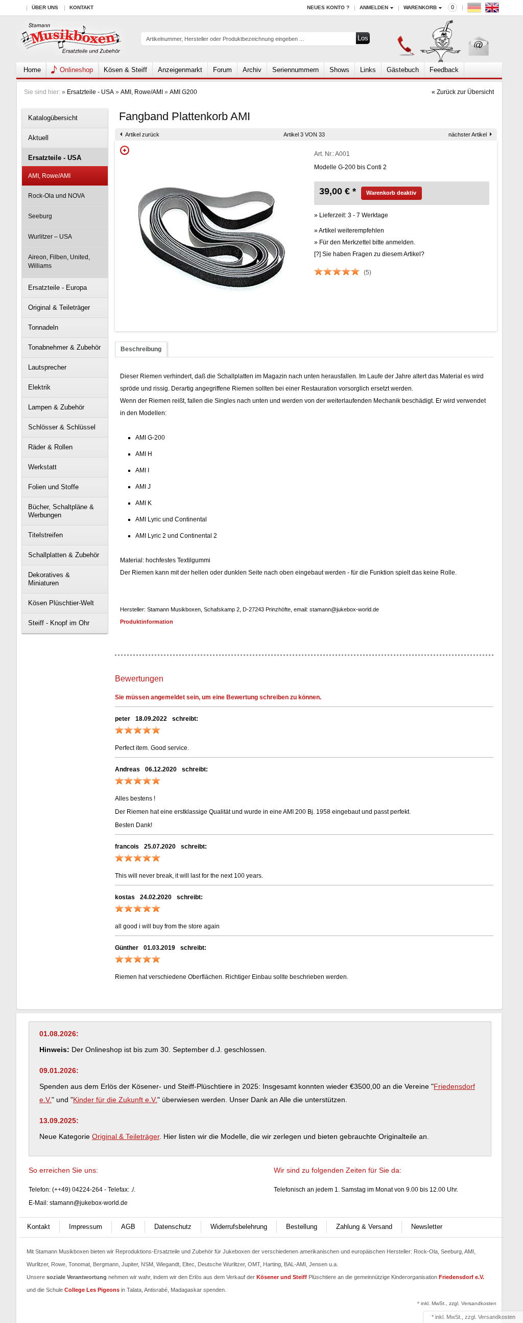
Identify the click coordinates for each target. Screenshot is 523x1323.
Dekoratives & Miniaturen (49, 579)
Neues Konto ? (328, 7)
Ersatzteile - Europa (57, 287)
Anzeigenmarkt (180, 70)
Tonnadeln (43, 327)
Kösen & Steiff (125, 70)
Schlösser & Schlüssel (62, 427)
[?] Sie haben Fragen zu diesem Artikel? (369, 254)
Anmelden (374, 7)
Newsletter (426, 1226)
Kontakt (81, 7)
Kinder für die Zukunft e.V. (115, 1100)
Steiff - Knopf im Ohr (58, 623)
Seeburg (40, 216)
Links (368, 70)
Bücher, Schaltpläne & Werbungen (61, 511)
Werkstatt (42, 467)
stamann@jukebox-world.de (89, 1202)
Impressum (85, 1226)
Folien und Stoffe (53, 487)
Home (32, 70)
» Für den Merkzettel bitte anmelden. (364, 242)
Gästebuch (403, 70)
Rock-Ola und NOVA (56, 195)
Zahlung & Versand (364, 1226)
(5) (367, 272)
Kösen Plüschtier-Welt (61, 603)
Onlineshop (76, 70)
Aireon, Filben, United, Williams (59, 261)
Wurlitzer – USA (50, 236)
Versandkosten (496, 1317)
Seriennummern (295, 70)
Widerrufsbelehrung (238, 1226)
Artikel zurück (142, 134)
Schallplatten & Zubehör (63, 555)
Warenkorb (420, 7)
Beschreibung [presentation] (141, 349)
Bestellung (301, 1226)
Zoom (124, 150)
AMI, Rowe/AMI (142, 92)
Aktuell (38, 138)
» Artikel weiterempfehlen (349, 230)
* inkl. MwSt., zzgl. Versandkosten (456, 1303)
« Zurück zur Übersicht (463, 92)
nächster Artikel (467, 134)
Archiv (252, 70)
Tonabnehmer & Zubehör (64, 347)
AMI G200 (183, 92)
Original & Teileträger (59, 307)
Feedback (444, 70)
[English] (493, 10)
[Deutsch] (475, 10)
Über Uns (45, 7)
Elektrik (39, 387)
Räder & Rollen (50, 447)
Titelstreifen (45, 535)
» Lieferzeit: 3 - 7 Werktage (351, 215)
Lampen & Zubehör (56, 407)
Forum (222, 70)
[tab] (141, 349)
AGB (128, 1226)
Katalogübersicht (53, 118)
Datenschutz (173, 1226)
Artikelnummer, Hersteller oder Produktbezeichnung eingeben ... (225, 39)
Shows (339, 70)
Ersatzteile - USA (90, 92)
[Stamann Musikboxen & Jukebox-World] (71, 39)
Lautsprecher (47, 367)
